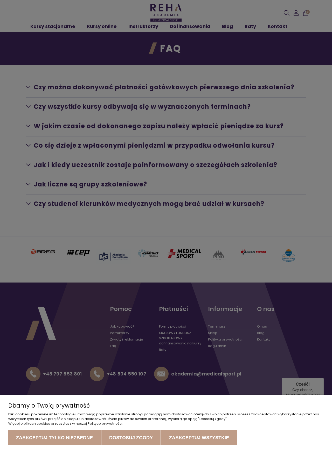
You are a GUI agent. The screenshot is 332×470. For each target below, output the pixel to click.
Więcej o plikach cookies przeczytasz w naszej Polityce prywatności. (65, 423)
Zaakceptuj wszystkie (199, 437)
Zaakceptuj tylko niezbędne (54, 437)
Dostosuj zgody (131, 437)
